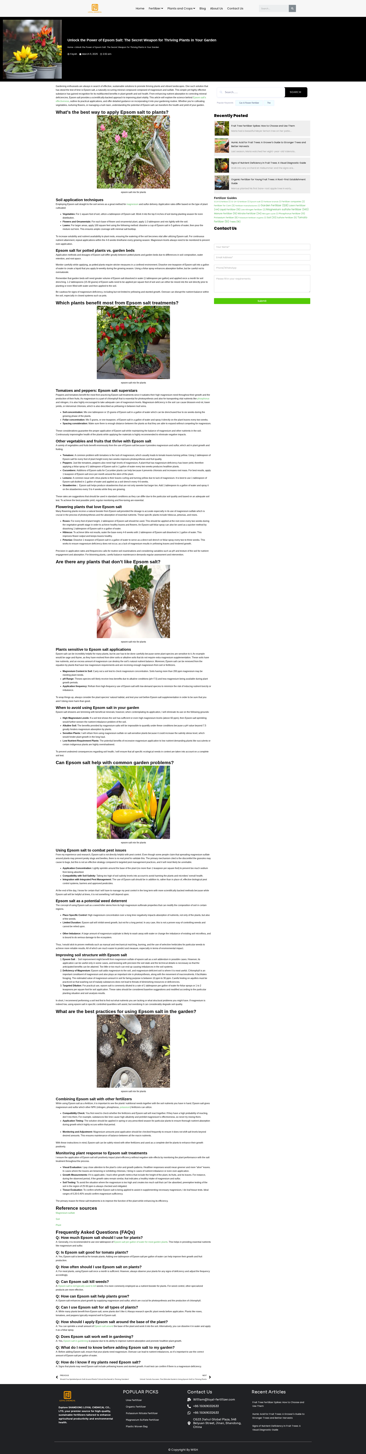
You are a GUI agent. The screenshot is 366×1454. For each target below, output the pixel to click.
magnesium (132, 204)
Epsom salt (256, 201)
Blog (202, 8)
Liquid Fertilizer (230, 209)
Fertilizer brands (272, 201)
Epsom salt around (103, 1326)
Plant (58, 1225)
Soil (58, 1219)
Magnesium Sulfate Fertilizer (142, 1419)
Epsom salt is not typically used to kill (77, 1286)
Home (140, 8)
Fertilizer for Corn (224, 205)
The (268, 103)
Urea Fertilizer (134, 1400)
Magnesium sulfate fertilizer (287, 209)
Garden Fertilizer (275, 205)
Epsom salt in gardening (75, 1341)
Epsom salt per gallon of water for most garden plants (141, 1242)
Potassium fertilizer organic (252, 217)
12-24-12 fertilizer (240, 201)
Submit (262, 301)
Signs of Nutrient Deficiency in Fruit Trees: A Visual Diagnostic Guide (268, 162)
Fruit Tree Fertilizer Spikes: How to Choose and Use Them (263, 125)
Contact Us (235, 8)
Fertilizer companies (293, 201)
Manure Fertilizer (225, 213)
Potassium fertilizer (226, 217)
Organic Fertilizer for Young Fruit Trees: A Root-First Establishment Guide (268, 181)
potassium (125, 1107)
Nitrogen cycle (270, 213)
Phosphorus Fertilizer (292, 213)
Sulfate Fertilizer (287, 217)
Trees (235, 221)
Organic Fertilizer (136, 1406)
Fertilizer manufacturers (247, 205)
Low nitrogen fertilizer (253, 209)
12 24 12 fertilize (222, 201)
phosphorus (203, 398)
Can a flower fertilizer (249, 103)
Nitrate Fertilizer (249, 213)
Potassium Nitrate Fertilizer (142, 1413)
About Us (216, 8)
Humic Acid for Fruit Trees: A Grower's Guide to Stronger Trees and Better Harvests (268, 144)
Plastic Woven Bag (137, 1426)
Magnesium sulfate (65, 1213)
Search (295, 92)
